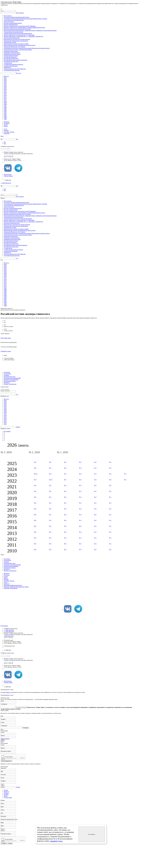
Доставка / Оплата (9, 132)
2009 (5, 102)
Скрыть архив (5, 387)
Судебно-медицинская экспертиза (13, 64)
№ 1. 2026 (63, 452)
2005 (5, 108)
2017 (5, 91)
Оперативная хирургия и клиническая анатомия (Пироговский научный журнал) (27, 48)
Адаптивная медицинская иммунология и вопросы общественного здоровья (25, 18)
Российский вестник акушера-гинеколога (15, 60)
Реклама (6, 130)
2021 (5, 85)
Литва (5, 796)
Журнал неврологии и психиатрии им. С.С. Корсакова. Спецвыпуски (23, 36)
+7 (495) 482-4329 (9, 631)
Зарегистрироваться (6, 761)
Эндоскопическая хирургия (11, 70)
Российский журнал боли (11, 61)
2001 (5, 114)
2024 (5, 80)
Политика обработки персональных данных (16, 586)
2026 (5, 77)
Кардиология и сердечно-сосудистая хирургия (17, 39)
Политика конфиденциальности (13, 585)
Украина (6, 793)
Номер (18, 427)
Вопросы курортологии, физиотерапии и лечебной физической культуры (24, 27)
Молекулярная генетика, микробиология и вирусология (19, 45)
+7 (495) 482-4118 (9, 630)
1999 (5, 117)
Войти (2, 740)
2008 (5, 104)
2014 (5, 95)
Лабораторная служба (10, 42)
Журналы (6, 121)
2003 (5, 111)
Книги (6, 126)
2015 (5, 94)
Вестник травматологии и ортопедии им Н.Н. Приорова (20, 26)
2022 (5, 83)
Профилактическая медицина (12, 54)
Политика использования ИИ (12, 378)
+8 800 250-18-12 (8, 636)
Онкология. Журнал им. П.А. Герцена (14, 46)
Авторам (6, 375)
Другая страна (8, 797)
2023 (5, 82)
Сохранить (4, 843)
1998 (5, 119)
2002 (5, 113)
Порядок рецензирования (11, 379)
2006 (5, 107)
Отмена (10, 843)
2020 (5, 86)
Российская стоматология (11, 58)
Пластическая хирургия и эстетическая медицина (18, 49)
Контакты (6, 133)
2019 (5, 88)
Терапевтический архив (10, 66)
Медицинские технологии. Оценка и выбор (16, 43)
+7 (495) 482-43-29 (6, 183)
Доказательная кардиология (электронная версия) (18, 33)
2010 (5, 101)
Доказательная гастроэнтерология (13, 32)
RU (17, 139)
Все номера (7, 431)
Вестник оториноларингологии (13, 23)
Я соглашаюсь (91, 834)
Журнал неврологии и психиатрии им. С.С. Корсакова (19, 35)
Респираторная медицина (11, 55)
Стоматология (8, 63)
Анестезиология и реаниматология (14, 20)
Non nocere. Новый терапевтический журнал (16, 17)
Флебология (7, 67)
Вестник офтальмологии (11, 24)
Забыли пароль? (5, 738)
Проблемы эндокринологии (12, 52)
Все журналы (20, 12)
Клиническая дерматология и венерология (16, 40)
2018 (5, 89)
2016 (5, 92)
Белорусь (6, 791)
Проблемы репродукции (11, 51)
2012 (5, 98)
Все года (18, 73)
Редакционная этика (9, 376)
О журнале (7, 372)
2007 (5, 105)
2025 (5, 79)
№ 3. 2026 (6, 452)
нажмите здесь (56, 841)
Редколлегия (7, 373)
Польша (6, 794)
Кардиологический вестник (12, 38)
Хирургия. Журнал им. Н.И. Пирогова (15, 69)
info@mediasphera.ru (9, 162)
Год (17, 258)
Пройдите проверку (21, 707)
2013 (5, 96)
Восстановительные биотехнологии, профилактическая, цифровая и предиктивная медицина (30, 30)
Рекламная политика (10, 381)
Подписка (7, 123)
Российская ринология (10, 57)
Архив (6, 124)
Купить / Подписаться (10, 384)
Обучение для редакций (10, 588)
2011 (5, 99)
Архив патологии (9, 21)
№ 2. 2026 (35, 452)
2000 (5, 116)
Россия (18, 787)
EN (5, 142)
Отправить (25, 727)
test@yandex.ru (7, 692)
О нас (5, 129)
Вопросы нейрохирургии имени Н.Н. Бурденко (17, 29)
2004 (5, 110)
